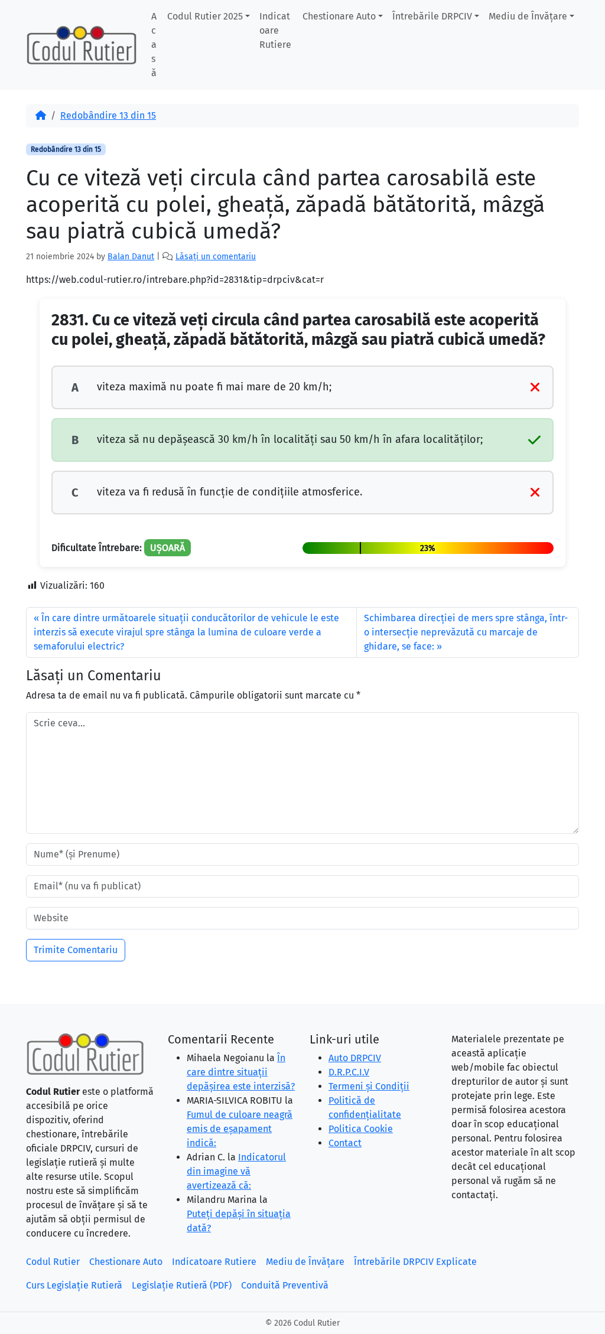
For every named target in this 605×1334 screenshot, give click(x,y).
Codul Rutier (53, 1261)
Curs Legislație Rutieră (74, 1285)
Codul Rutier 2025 (205, 16)
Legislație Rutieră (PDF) (182, 1285)
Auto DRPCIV (354, 1058)
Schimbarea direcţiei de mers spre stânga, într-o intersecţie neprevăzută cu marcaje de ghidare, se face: (466, 632)
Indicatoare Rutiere (275, 30)
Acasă (154, 45)
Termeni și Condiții (368, 1086)
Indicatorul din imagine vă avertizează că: (236, 1171)
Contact (345, 1143)
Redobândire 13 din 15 (108, 115)
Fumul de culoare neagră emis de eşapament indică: (239, 1129)
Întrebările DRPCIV (432, 16)
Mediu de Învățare (528, 16)
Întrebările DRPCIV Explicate (415, 1261)
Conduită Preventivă (284, 1285)
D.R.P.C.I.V (348, 1072)
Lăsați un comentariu (215, 257)
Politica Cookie (360, 1128)
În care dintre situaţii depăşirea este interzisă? (241, 1072)
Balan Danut (131, 257)
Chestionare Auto (339, 16)
